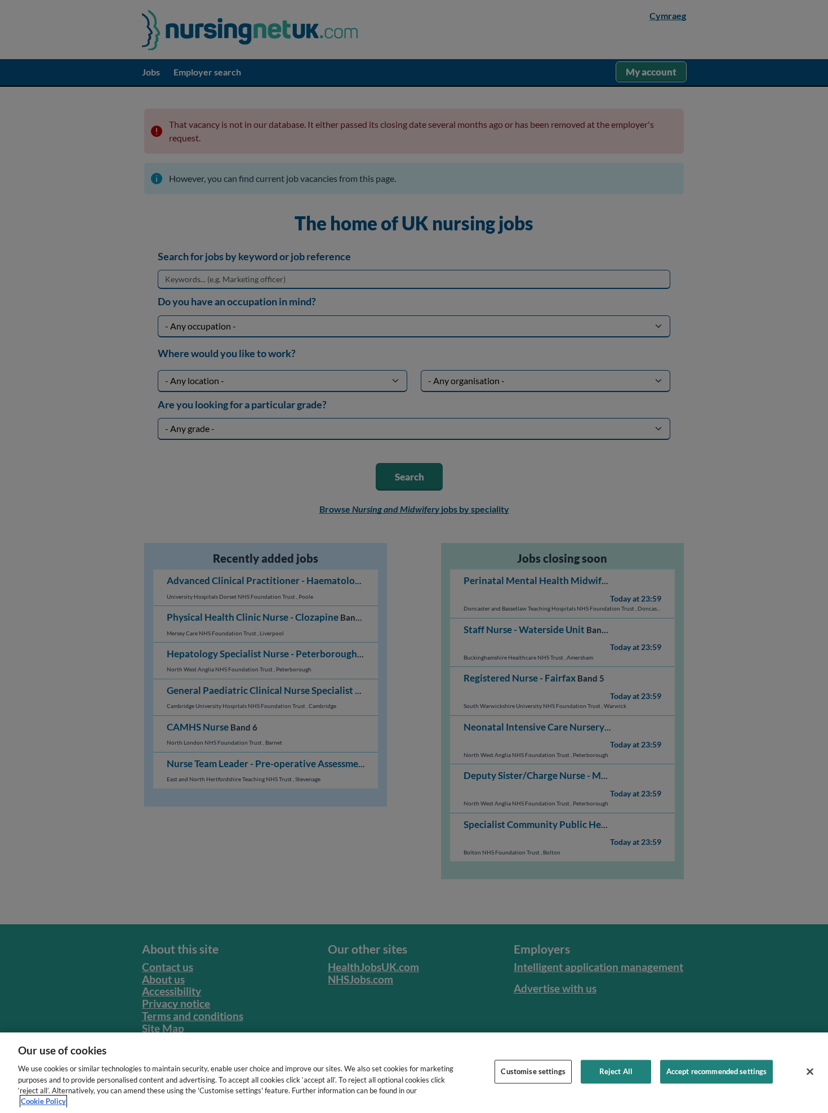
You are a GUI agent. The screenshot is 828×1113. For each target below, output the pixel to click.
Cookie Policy (43, 1101)
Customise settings (533, 1071)
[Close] (810, 1071)
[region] (414, 1072)
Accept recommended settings (716, 1071)
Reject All (616, 1071)
